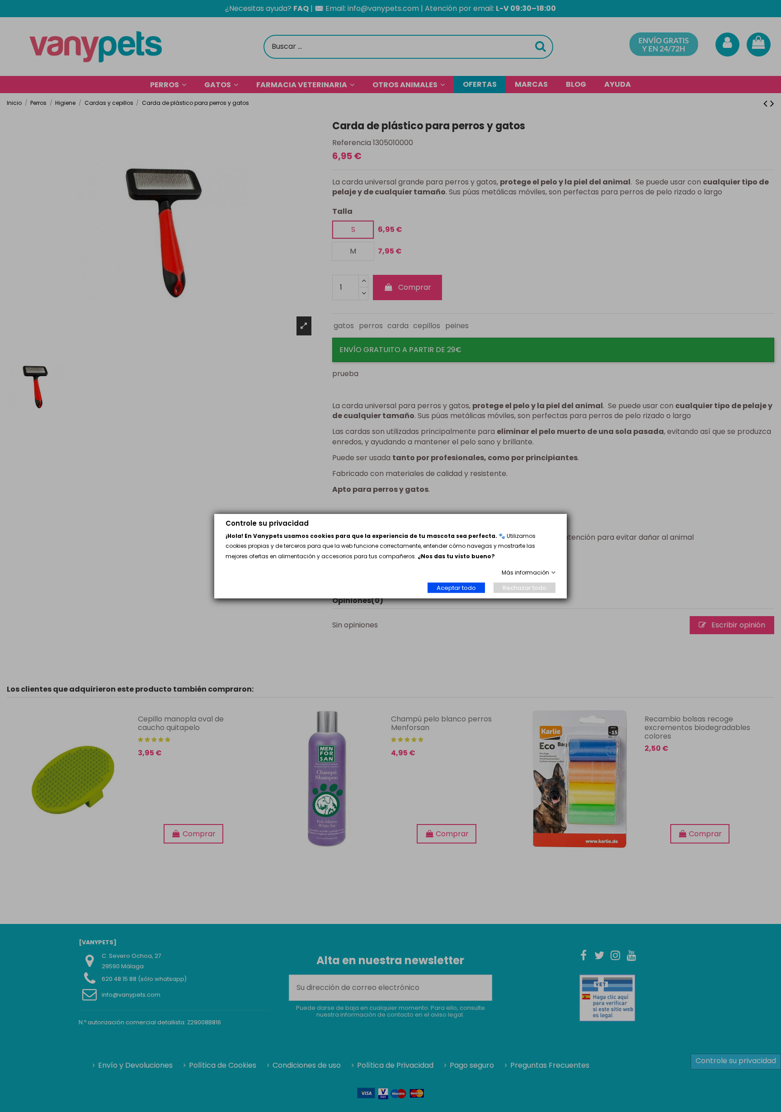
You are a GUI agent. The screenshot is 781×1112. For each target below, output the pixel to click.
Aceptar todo (456, 587)
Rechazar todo (524, 587)
